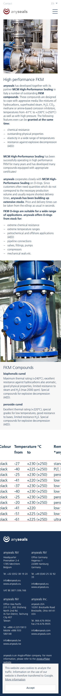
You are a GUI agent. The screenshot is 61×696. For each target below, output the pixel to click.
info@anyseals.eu (12, 580)
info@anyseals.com (40, 630)
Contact (7, 3)
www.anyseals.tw (12, 643)
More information (15, 679)
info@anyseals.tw (12, 640)
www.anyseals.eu (12, 583)
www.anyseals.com (41, 633)
